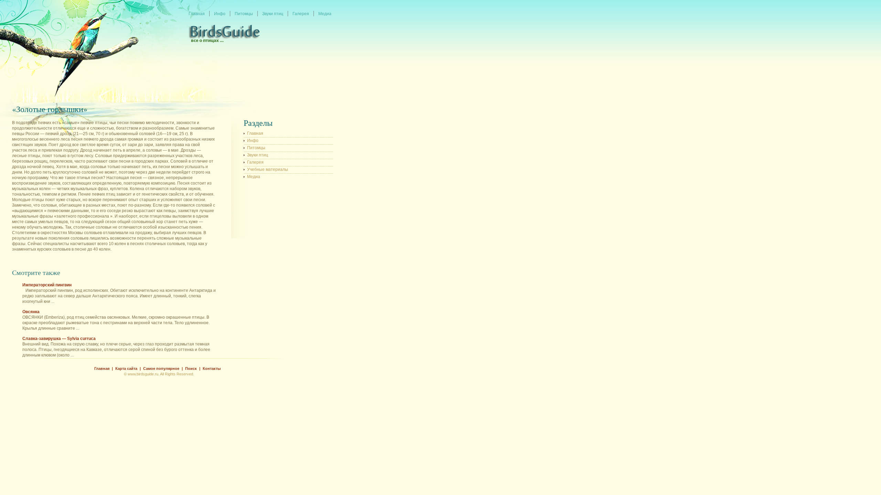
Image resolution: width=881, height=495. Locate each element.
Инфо (252, 140)
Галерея (255, 162)
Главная (255, 133)
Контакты (212, 368)
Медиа (253, 176)
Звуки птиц (257, 155)
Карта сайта (126, 368)
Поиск (191, 368)
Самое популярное (161, 368)
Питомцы (256, 147)
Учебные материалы (267, 169)
